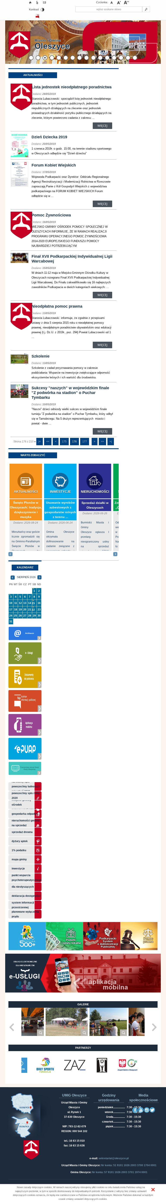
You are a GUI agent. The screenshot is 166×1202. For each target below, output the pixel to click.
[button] (153, 1189)
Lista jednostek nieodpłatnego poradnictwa (72, 87)
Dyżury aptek (20, 841)
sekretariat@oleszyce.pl (114, 1158)
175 (64, 441)
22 (33, 609)
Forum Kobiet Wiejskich (54, 165)
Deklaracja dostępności (26, 895)
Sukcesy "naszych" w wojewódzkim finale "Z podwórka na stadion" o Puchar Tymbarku (70, 393)
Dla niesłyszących (23, 886)
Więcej (102, 126)
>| (111, 441)
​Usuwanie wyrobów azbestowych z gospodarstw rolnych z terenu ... (60, 510)
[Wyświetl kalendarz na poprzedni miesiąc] (13, 577)
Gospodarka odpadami (25, 813)
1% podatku (19, 850)
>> (102, 441)
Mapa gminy (19, 859)
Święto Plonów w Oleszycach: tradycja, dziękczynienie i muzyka (26, 510)
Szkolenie (40, 356)
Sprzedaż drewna (22, 832)
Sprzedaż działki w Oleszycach (95, 505)
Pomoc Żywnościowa (51, 215)
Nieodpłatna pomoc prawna (57, 306)
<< (47, 441)
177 (84, 441)
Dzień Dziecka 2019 (49, 137)
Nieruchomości (95, 491)
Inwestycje (60, 491)
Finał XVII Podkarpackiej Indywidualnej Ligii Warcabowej (72, 258)
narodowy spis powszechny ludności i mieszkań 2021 (25, 786)
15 (33, 603)
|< (39, 441)
